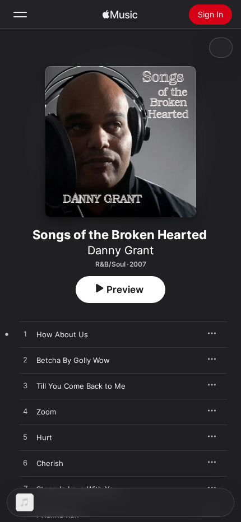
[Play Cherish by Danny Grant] (25, 463)
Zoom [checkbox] (46, 411)
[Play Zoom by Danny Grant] (25, 412)
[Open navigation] (20, 14)
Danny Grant (120, 250)
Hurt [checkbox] (44, 437)
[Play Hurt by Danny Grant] (25, 437)
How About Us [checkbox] (62, 334)
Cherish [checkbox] (49, 463)
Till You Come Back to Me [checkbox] (81, 385)
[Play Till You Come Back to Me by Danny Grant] (25, 386)
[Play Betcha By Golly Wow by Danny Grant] (25, 360)
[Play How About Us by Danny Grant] (25, 334)
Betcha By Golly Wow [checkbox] (73, 360)
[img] (120, 15)
